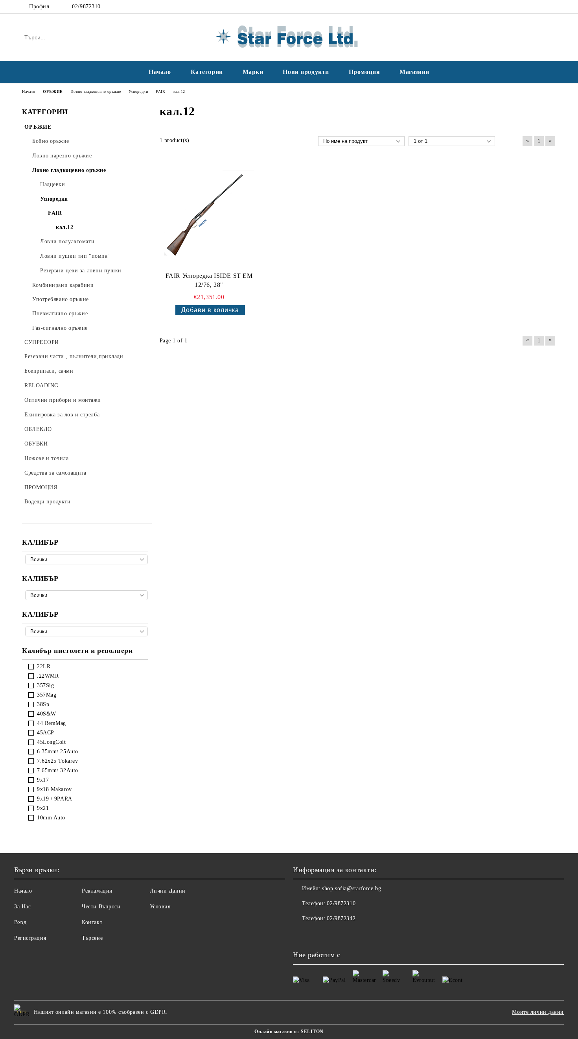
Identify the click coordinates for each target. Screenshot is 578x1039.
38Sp (43, 704)
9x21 (43, 808)
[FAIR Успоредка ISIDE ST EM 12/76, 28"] (209, 215)
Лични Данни (168, 891)
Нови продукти (306, 71)
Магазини (414, 71)
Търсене (92, 938)
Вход (20, 922)
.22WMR (48, 676)
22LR (43, 666)
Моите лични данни (538, 1012)
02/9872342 (341, 918)
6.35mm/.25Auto (57, 751)
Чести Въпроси (101, 907)
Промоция (364, 71)
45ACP (45, 733)
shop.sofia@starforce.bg (351, 888)
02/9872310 (86, 6)
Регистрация (30, 938)
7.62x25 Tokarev (57, 761)
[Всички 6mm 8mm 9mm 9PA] (86, 631)
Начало (160, 71)
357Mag (46, 695)
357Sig (45, 685)
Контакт (92, 922)
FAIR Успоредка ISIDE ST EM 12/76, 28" (209, 280)
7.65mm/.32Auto (57, 770)
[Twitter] (551, 6)
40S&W (46, 714)
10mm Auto (51, 818)
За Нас (22, 907)
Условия (160, 907)
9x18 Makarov (54, 789)
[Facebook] (540, 6)
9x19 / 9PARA (54, 799)
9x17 (43, 780)
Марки (253, 71)
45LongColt (51, 742)
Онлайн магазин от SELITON (289, 1031)
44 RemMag (51, 723)
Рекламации (97, 891)
